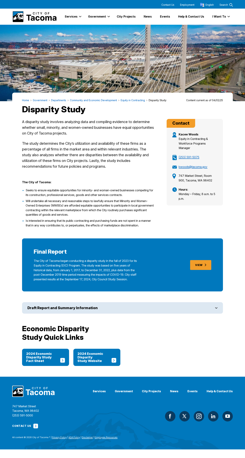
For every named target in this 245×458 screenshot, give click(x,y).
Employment (187, 4)
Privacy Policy (59, 437)
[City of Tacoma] (34, 17)
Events (192, 391)
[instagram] (199, 416)
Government (124, 391)
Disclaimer (87, 437)
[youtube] (227, 416)
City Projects (151, 391)
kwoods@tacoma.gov (193, 167)
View (199, 265)
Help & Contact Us (220, 391)
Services (99, 391)
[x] (184, 416)
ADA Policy (74, 437)
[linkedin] (213, 416)
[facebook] (170, 416)
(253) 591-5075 (189, 157)
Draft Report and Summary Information (62, 308)
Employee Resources (106, 437)
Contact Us (167, 4)
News (174, 391)
